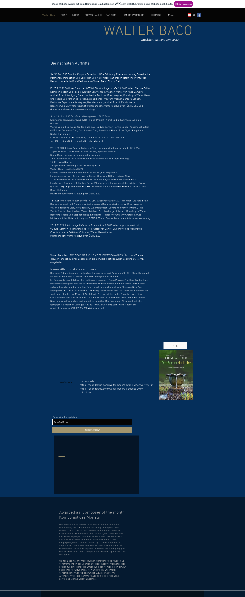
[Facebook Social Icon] (199, 15)
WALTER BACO (148, 31)
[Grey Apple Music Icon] (194, 15)
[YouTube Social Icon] (189, 15)
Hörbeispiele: (87, 381)
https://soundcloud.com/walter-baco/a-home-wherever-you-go (116, 385)
